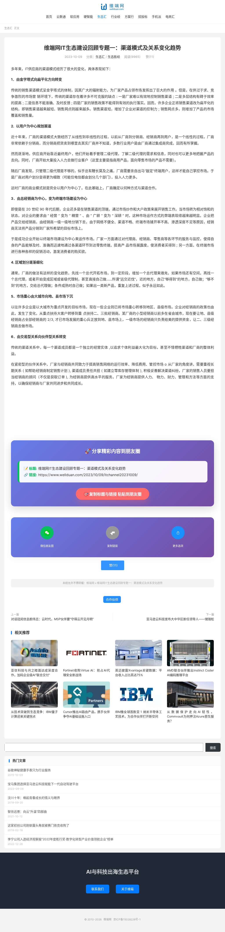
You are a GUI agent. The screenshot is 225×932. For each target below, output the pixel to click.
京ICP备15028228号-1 (127, 919)
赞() (150, 57)
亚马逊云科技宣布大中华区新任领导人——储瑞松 (180, 619)
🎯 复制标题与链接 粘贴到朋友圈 (112, 494)
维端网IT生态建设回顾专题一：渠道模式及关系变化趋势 (112, 48)
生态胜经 (114, 57)
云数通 (61, 16)
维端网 (112, 6)
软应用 (74, 16)
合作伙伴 (112, 599)
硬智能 (88, 16)
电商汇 (170, 16)
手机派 (156, 16)
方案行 (129, 16)
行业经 (115, 16)
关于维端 (127, 889)
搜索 (213, 748)
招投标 (142, 16)
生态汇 (102, 16)
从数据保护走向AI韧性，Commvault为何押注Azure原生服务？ (190, 716)
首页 (49, 16)
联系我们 (97, 889)
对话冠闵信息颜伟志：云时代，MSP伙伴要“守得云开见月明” (52, 619)
